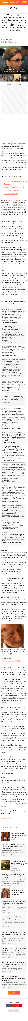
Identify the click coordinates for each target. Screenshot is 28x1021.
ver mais (13, 992)
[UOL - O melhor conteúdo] (2, 2)
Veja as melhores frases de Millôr (14, 187)
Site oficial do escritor (11, 194)
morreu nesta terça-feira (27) (14, 200)
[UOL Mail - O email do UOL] (19, 2)
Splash (14, 8)
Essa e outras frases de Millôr (12, 661)
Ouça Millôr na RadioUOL (12, 190)
